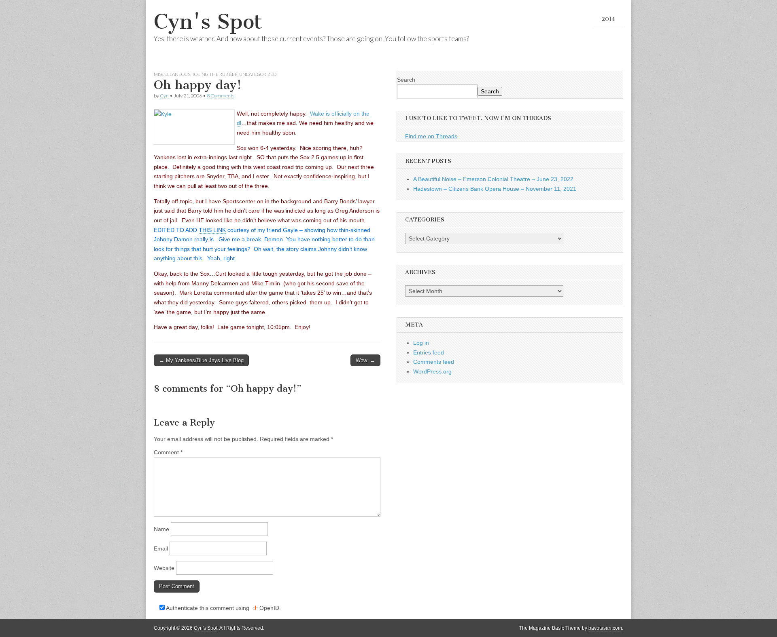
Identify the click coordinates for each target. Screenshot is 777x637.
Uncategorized (257, 74)
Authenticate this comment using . (223, 608)
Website (164, 568)
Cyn (164, 96)
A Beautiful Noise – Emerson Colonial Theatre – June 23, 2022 (493, 179)
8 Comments (220, 96)
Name (161, 529)
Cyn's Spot (208, 21)
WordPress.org (432, 371)
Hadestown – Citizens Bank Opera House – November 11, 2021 (494, 189)
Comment (168, 452)
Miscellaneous (172, 74)
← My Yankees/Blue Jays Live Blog (201, 360)
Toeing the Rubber (215, 74)
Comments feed (433, 362)
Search (406, 79)
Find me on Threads (431, 136)
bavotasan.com (605, 628)
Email (161, 548)
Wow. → (365, 360)
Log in (421, 343)
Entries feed (428, 352)
